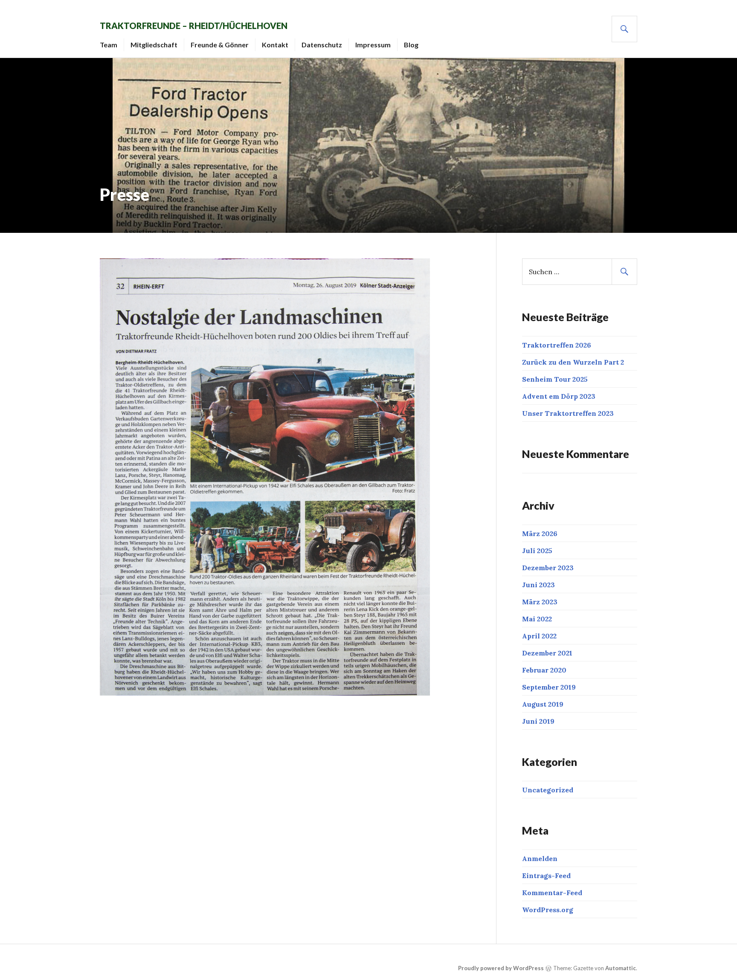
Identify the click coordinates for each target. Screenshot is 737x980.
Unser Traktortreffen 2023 (568, 413)
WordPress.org (547, 909)
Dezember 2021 (547, 653)
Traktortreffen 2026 (556, 345)
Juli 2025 (537, 550)
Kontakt (275, 45)
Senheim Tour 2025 (555, 379)
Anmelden (539, 858)
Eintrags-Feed (546, 875)
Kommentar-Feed (552, 892)
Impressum (373, 45)
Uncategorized (547, 790)
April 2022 (539, 636)
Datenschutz (322, 45)
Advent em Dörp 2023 (558, 396)
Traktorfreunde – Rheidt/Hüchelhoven (193, 25)
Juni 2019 (538, 721)
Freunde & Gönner (220, 45)
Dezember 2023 (548, 567)
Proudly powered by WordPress (501, 968)
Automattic (620, 968)
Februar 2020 (544, 670)
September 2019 (549, 687)
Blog (411, 45)
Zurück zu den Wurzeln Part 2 (573, 362)
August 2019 (542, 704)
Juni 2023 (538, 584)
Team (108, 45)
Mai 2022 (537, 619)
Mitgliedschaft (154, 45)
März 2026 (539, 533)
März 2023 (539, 601)
